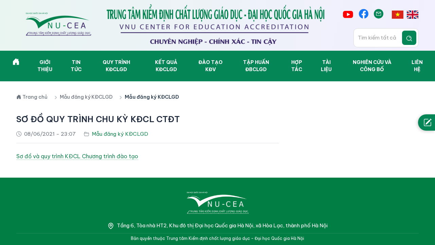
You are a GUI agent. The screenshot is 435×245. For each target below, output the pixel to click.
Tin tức (76, 65)
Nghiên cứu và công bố (372, 65)
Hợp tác (296, 65)
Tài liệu (326, 65)
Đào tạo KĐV (210, 65)
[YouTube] (348, 14)
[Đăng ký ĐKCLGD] (426, 122)
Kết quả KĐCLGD (166, 65)
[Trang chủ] (16, 63)
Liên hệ (417, 65)
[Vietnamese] (398, 14)
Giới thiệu (44, 65)
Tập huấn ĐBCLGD (256, 65)
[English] (412, 14)
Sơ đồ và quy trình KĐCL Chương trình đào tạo (77, 156)
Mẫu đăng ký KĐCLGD (86, 97)
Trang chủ (35, 97)
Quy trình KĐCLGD (116, 65)
